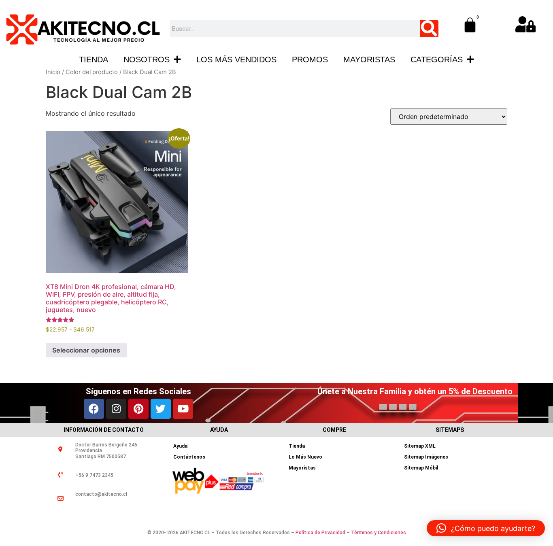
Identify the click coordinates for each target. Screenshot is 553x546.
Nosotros (146, 59)
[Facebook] (94, 409)
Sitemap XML (420, 446)
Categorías (436, 59)
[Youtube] (183, 409)
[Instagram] (116, 409)
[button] (486, 528)
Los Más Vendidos (236, 59)
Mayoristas (369, 59)
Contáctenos (189, 457)
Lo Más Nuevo (305, 457)
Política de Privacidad (320, 532)
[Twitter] (161, 409)
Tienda (93, 59)
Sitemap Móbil (421, 468)
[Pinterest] (138, 409)
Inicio (53, 72)
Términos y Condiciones (378, 532)
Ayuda (180, 446)
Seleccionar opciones (86, 350)
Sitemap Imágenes (426, 457)
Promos (310, 59)
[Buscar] (429, 28)
